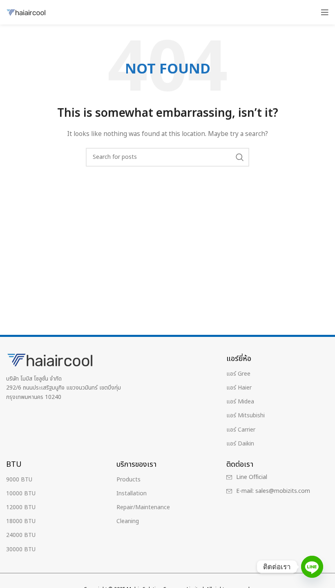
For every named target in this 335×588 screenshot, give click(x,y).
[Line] (312, 567)
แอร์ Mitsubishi (245, 415)
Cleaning (127, 521)
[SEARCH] (239, 157)
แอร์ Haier (239, 387)
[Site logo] (26, 12)
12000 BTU (21, 507)
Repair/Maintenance (143, 507)
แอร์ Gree (238, 374)
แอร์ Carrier (240, 429)
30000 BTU (21, 549)
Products (128, 479)
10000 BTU (21, 493)
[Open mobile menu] (325, 12)
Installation (131, 493)
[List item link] (279, 477)
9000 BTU (19, 479)
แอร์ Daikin (240, 443)
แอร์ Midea (240, 401)
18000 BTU (21, 521)
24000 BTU (21, 535)
